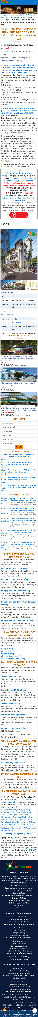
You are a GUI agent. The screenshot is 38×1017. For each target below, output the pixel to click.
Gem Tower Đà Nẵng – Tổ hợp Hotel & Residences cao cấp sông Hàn (21, 455)
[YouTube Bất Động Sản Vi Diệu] (20, 1005)
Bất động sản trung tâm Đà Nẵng (19, 973)
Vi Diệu (14, 319)
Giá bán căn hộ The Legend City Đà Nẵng (16, 812)
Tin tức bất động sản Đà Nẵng (19, 957)
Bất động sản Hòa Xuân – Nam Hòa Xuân (19, 951)
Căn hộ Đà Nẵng (19, 928)
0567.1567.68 (16, 323)
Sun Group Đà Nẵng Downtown (14, 715)
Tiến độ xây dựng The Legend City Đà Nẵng (16, 819)
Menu (35, 2)
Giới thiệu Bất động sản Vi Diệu (19, 903)
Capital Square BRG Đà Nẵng (13, 690)
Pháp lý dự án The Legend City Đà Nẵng (15, 810)
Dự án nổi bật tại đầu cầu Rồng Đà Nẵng (19, 797)
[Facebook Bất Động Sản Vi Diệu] (7, 1005)
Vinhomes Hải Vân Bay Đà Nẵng (19, 922)
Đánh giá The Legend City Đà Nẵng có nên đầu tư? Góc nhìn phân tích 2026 (23, 499)
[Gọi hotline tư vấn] (4, 1010)
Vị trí (3, 365)
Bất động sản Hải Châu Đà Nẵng (14, 580)
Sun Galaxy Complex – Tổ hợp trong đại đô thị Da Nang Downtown (22, 471)
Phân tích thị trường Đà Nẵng (19, 959)
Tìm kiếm (19, 447)
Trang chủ (4, 15)
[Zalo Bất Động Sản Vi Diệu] (31, 1005)
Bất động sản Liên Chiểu (19, 946)
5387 (13, 297)
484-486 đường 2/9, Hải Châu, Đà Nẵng (23, 328)
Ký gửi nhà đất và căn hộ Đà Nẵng (19, 989)
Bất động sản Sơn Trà (19, 941)
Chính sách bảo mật (19, 905)
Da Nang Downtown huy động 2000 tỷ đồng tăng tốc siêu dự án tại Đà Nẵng (23, 519)
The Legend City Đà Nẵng (12, 676)
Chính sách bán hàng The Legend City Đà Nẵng (18, 822)
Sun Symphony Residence (22, 181)
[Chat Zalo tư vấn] (34, 1010)
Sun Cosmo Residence (19, 178)
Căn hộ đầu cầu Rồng (19, 968)
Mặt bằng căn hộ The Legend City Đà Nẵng (16, 817)
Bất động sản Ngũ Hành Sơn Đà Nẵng (17, 621)
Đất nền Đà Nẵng (19, 930)
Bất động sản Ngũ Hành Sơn (19, 948)
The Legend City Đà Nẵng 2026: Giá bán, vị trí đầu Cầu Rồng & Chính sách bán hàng (22, 486)
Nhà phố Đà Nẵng (19, 933)
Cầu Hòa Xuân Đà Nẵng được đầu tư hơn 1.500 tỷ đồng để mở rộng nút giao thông (22, 531)
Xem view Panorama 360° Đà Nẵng (19, 900)
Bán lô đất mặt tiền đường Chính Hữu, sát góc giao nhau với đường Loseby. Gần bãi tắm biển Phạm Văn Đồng (17, 358)
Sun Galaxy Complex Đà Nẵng (14, 728)
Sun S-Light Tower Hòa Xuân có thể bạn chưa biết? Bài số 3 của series (22, 543)
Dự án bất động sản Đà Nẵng (19, 935)
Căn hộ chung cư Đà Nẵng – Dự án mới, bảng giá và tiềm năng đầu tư (22, 509)
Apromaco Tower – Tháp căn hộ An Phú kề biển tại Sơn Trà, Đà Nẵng (21, 463)
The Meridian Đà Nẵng (10, 704)
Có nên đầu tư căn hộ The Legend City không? (17, 824)
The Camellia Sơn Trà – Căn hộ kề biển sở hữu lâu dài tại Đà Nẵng (21, 479)
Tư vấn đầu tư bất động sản (19, 984)
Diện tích (6, 364)
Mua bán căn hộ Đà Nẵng (19, 982)
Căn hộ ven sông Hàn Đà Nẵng (19, 971)
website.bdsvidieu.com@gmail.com (24, 333)
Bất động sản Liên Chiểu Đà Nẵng (15, 591)
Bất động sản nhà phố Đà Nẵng (20, 15)
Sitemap (19, 908)
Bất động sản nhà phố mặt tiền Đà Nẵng (24, 306)
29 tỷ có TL (9, 48)
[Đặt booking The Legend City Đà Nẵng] (19, 829)
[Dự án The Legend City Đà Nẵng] (19, 9)
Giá (3, 363)
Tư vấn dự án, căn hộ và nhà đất (19, 986)
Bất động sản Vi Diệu (31, 1014)
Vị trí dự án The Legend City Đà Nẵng (14, 815)
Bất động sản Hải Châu (19, 943)
